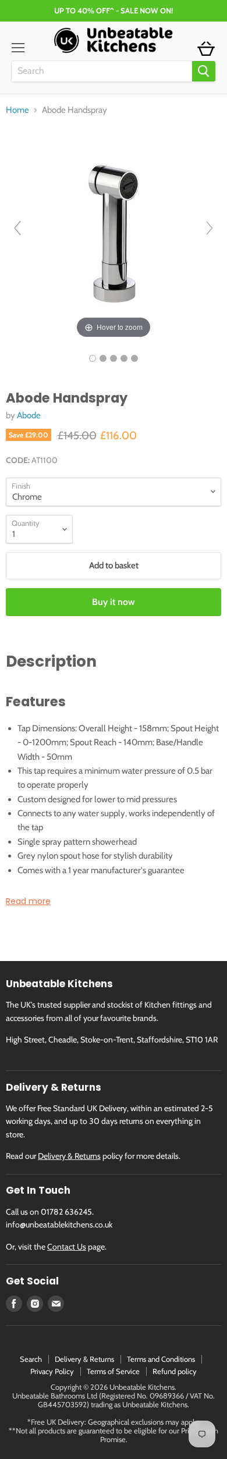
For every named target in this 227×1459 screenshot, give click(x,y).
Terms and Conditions (161, 1359)
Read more (28, 901)
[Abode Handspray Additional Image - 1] (103, 358)
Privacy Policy (52, 1371)
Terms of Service (113, 1371)
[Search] (203, 71)
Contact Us (66, 1246)
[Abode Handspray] (92, 358)
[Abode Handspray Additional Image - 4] (134, 358)
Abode (29, 415)
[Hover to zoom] (113, 232)
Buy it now (113, 601)
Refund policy (174, 1371)
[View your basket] (206, 49)
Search (31, 1359)
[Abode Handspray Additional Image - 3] (123, 358)
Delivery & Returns (69, 1156)
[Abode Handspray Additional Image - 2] (113, 358)
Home (17, 110)
